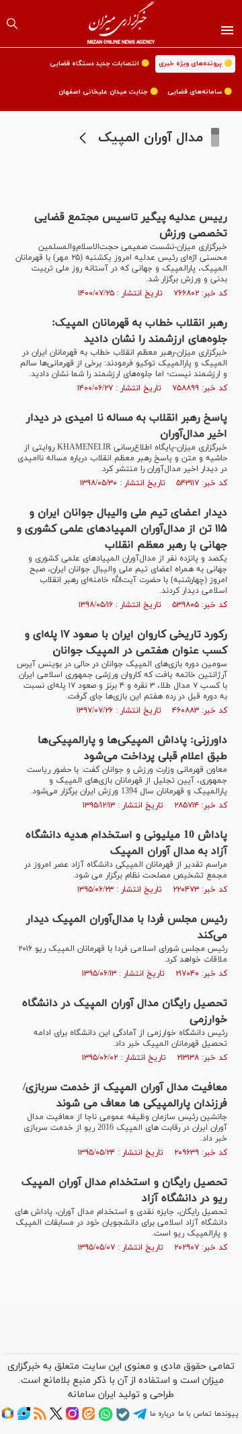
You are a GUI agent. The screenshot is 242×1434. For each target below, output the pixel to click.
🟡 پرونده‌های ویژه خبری (195, 64)
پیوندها (226, 1413)
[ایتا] (88, 1417)
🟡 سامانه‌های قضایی (199, 92)
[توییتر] (56, 1417)
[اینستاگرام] (72, 1417)
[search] (12, 23)
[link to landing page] (121, 23)
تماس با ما (194, 1413)
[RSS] (40, 1417)
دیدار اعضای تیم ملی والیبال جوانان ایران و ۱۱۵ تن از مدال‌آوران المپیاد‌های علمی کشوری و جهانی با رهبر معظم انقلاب (122, 528)
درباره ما (162, 1413)
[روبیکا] (7, 1417)
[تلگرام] (140, 1418)
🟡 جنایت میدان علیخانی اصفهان (108, 92)
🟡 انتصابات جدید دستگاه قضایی (99, 64)
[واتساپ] (105, 1419)
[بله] (123, 1419)
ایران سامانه (92, 1394)
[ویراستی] (23, 1417)
